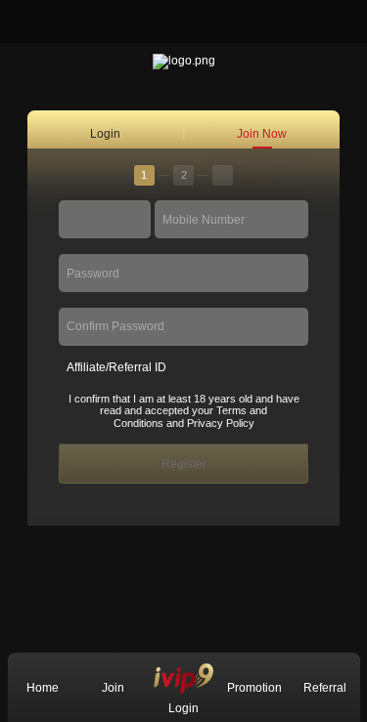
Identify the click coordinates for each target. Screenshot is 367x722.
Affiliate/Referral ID (116, 367)
